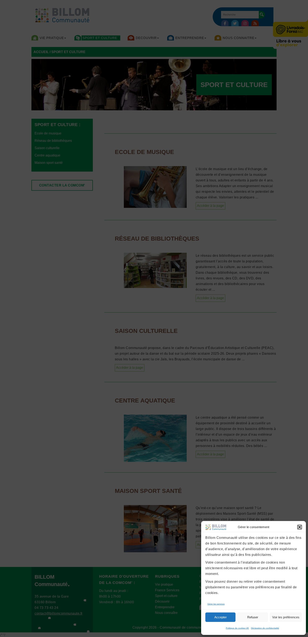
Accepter (220, 617)
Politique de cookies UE (237, 628)
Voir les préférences (285, 617)
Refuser (252, 617)
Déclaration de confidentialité (265, 628)
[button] (300, 527)
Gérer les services (216, 604)
